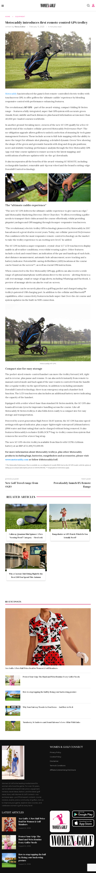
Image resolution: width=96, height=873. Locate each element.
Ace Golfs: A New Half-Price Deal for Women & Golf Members (31, 668)
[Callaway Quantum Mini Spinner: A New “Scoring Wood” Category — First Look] (26, 518)
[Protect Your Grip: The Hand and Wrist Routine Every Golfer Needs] (12, 680)
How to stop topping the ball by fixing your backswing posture (49, 692)
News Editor (20, 27)
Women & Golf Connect (66, 747)
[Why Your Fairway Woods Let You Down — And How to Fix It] (12, 711)
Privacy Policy (55, 752)
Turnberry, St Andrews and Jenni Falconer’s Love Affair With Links (51, 722)
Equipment (20, 16)
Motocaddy (11, 93)
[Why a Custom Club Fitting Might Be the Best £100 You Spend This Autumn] (26, 557)
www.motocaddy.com (16, 459)
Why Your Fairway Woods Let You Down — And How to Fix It (48, 707)
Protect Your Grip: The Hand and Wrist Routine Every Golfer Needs (51, 676)
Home (7, 16)
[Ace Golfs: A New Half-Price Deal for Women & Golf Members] (48, 636)
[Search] (88, 5)
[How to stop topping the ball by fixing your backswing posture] (12, 696)
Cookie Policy (55, 757)
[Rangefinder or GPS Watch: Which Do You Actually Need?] (70, 518)
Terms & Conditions (57, 765)
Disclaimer (54, 761)
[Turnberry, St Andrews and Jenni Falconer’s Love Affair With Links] (12, 726)
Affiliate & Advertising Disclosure (63, 770)
